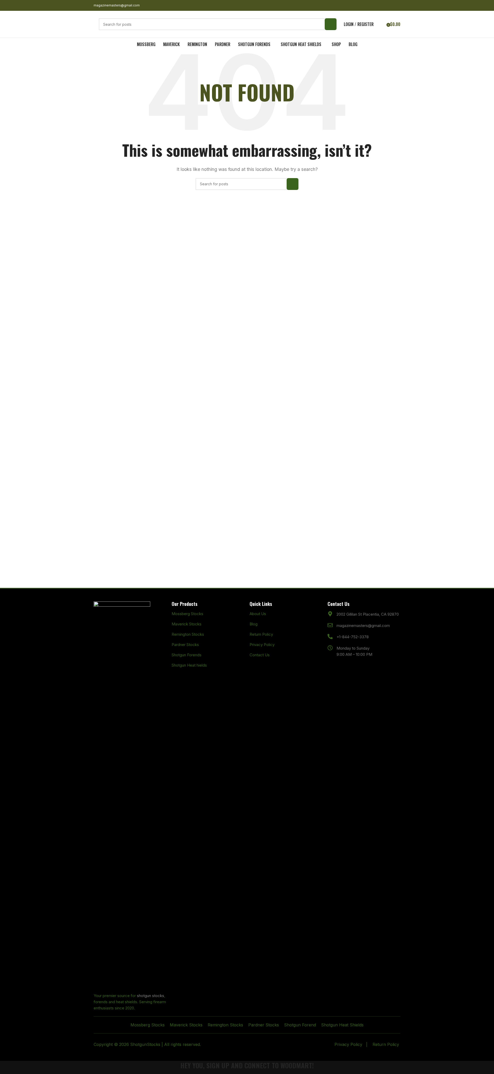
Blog (254, 624)
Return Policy (261, 634)
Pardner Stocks (185, 644)
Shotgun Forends (186, 654)
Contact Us (260, 654)
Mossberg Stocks (187, 613)
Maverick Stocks (186, 624)
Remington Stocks (188, 634)
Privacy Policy (262, 644)
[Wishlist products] (380, 24)
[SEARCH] (331, 24)
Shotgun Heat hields (189, 665)
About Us (258, 613)
